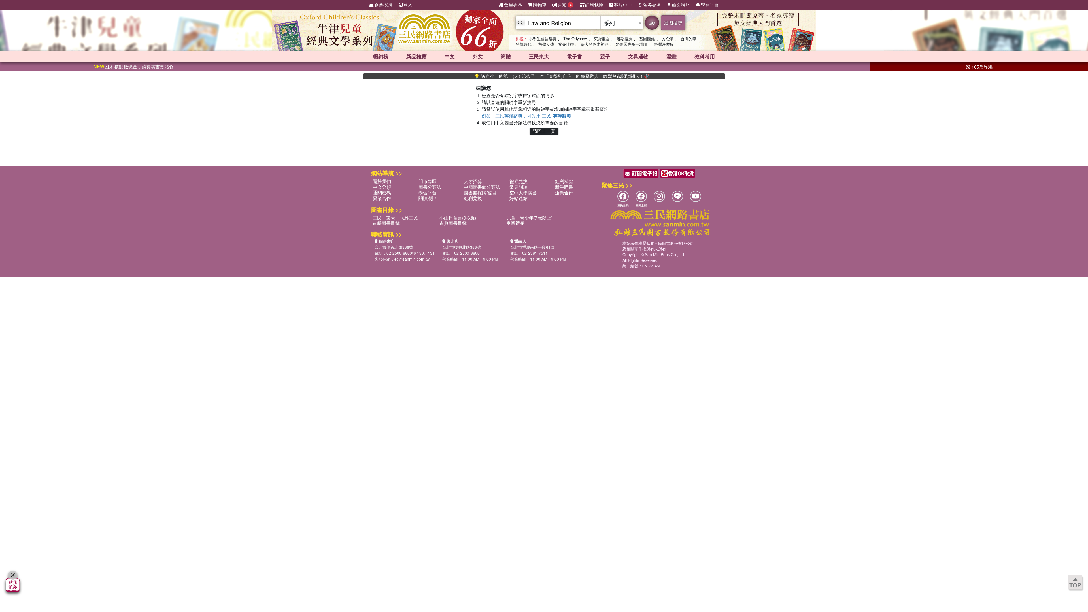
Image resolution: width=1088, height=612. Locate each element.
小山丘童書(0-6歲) (457, 217)
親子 (605, 56)
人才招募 (473, 181)
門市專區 (427, 181)
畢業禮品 (515, 223)
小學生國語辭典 (542, 38)
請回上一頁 (544, 131)
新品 (416, 56)
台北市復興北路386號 (394, 247)
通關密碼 (382, 192)
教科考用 (704, 56)
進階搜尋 (673, 22)
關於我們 (382, 181)
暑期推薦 (624, 38)
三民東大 (539, 56)
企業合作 (564, 192)
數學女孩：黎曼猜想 (556, 44)
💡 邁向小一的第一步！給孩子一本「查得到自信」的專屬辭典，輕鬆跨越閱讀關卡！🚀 (538, 76)
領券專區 (652, 4)
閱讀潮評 (427, 198)
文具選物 (638, 56)
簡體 (506, 56)
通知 (564, 4)
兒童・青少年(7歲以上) (529, 217)
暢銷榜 (380, 56)
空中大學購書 (523, 192)
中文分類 (382, 187)
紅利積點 (564, 181)
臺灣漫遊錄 (664, 44)
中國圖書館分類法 (482, 187)
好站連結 (518, 198)
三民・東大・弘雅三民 (395, 217)
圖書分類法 (429, 187)
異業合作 (382, 198)
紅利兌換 (594, 4)
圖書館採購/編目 (480, 192)
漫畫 (671, 56)
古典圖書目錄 (453, 223)
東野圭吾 (602, 38)
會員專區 (513, 4)
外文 (478, 56)
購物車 (540, 4)
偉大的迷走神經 (595, 44)
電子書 (574, 56)
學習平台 (710, 4)
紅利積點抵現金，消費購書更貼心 (133, 66)
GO (652, 23)
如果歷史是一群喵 (631, 44)
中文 (450, 56)
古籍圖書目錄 (386, 223)
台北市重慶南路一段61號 (532, 247)
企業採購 (383, 4)
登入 (407, 4)
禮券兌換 (518, 181)
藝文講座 (681, 4)
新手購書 (564, 187)
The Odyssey (575, 38)
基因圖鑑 (647, 38)
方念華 (668, 38)
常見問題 (518, 187)
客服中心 (623, 4)
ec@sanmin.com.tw (412, 259)
